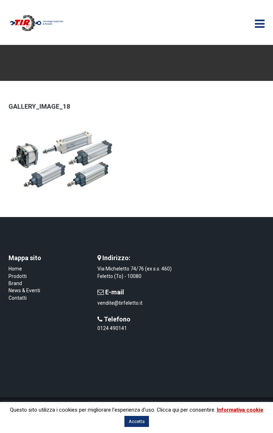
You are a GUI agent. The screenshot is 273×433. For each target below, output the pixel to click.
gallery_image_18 (39, 106)
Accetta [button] (137, 421)
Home (15, 269)
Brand (15, 283)
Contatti (18, 298)
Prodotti (18, 276)
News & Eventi (24, 290)
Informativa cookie (240, 410)
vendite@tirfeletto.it (120, 303)
